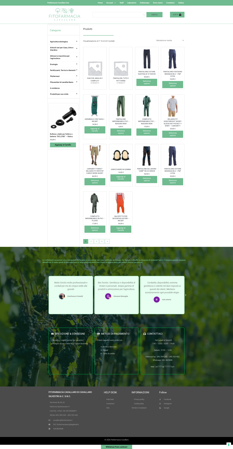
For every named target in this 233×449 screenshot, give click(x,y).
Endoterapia (144, 3)
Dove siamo (158, 3)
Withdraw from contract (116, 447)
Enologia (63, 64)
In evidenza (55, 88)
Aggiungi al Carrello (94, 129)
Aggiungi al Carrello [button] (63, 145)
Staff (122, 3)
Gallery (181, 3)
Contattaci (170, 3)
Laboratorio (131, 3)
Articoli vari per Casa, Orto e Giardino (63, 49)
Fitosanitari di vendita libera (63, 82)
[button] (47, 295)
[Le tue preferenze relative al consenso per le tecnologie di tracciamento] (228, 444)
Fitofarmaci (63, 76)
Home (100, 3)
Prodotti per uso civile (63, 94)
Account (109, 3)
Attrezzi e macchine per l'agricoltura (63, 57)
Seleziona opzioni (147, 82)
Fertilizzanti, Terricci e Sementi (63, 70)
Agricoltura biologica (63, 41)
